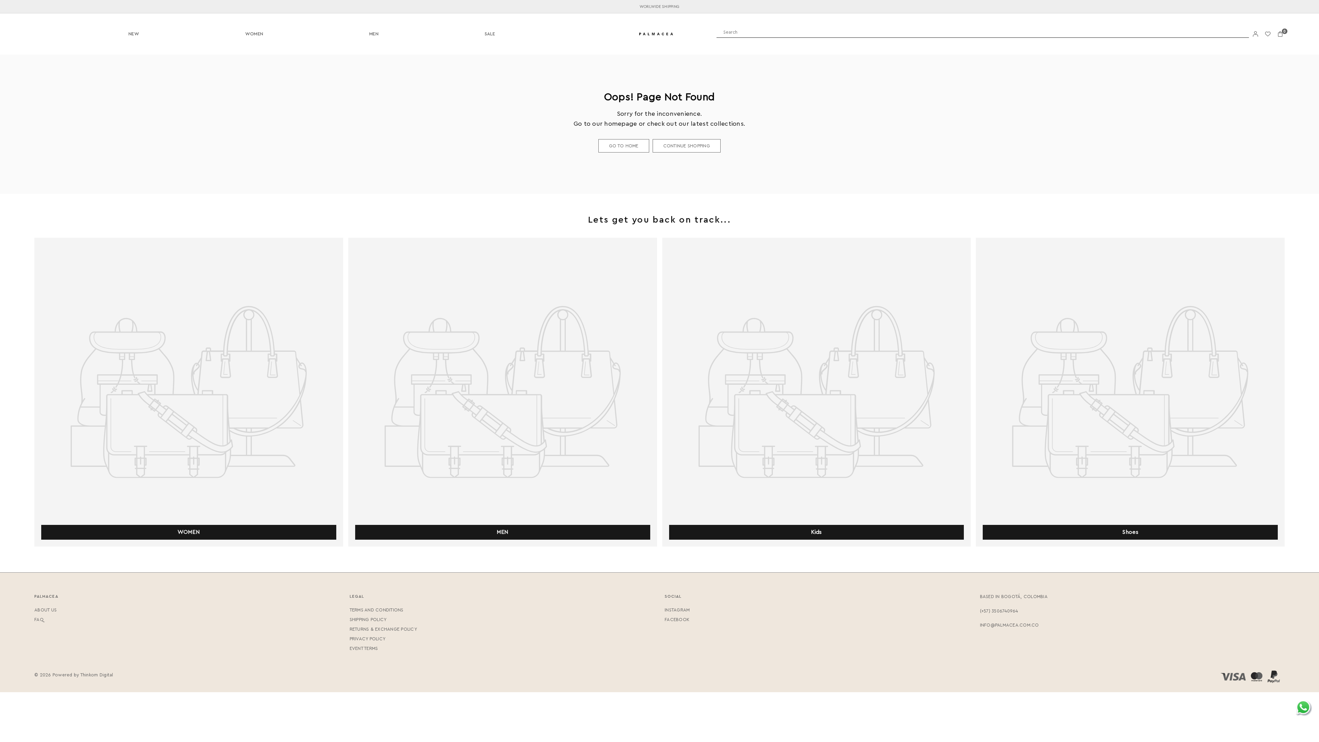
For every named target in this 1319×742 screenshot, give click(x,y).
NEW (133, 34)
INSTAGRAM (677, 610)
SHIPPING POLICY (368, 619)
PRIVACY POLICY (368, 639)
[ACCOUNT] (1255, 34)
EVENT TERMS (364, 648)
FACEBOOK (677, 619)
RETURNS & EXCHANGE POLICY (383, 629)
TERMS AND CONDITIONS (377, 610)
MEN (374, 34)
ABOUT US (45, 610)
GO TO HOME (624, 146)
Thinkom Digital (96, 675)
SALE (490, 34)
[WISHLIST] (1268, 34)
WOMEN (254, 34)
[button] (1280, 34)
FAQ (39, 619)
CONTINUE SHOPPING (686, 146)
